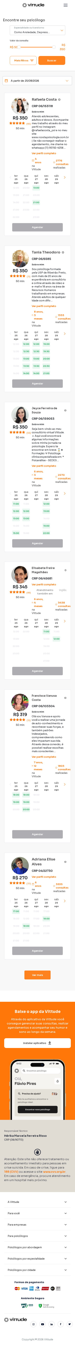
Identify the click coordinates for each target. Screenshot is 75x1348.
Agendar (37, 227)
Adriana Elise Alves (43, 861)
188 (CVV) (11, 1172)
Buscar (51, 60)
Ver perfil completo (44, 153)
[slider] (19, 47)
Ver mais (37, 975)
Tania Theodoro (46, 252)
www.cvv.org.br (54, 1172)
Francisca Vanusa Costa (44, 698)
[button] (65, 5)
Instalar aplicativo (34, 1043)
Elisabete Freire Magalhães (43, 570)
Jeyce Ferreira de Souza (44, 410)
